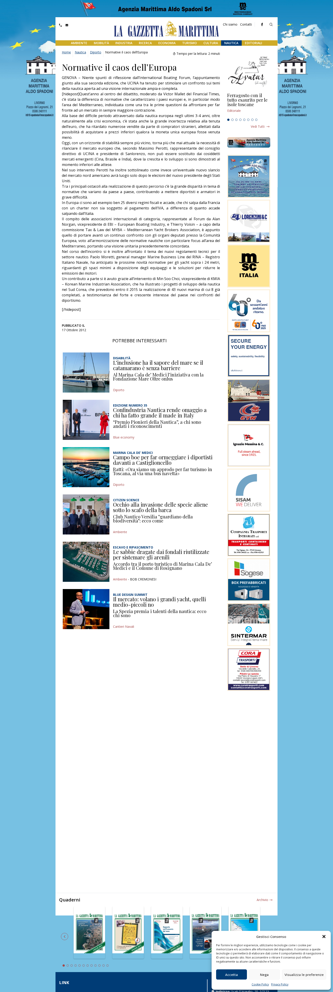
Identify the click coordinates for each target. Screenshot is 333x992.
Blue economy (123, 437)
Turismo (189, 43)
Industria (123, 43)
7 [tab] (252, 120)
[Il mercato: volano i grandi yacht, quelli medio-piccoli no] (86, 609)
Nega (264, 974)
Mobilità (101, 43)
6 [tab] (248, 120)
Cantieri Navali (123, 626)
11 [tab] (103, 965)
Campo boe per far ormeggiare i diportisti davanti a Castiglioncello (162, 459)
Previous (64, 936)
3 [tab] (236, 120)
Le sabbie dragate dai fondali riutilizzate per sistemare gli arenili (161, 554)
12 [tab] (107, 965)
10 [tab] (99, 965)
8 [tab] (256, 120)
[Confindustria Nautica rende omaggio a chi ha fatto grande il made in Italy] (86, 420)
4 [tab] (240, 120)
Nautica (231, 43)
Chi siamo (230, 24)
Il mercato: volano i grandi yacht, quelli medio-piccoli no (159, 601)
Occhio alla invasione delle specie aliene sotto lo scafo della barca (160, 507)
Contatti (246, 24)
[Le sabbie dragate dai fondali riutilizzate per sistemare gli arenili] (86, 562)
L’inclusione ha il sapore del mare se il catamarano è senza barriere (158, 365)
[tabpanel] (248, 105)
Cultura (210, 43)
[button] (324, 936)
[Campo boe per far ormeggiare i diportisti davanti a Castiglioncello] (86, 467)
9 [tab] (95, 965)
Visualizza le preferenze (304, 974)
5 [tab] (244, 120)
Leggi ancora (248, 105)
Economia (167, 43)
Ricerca (145, 43)
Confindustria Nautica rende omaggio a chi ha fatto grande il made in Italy (160, 412)
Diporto (95, 52)
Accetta (231, 974)
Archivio (262, 900)
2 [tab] (232, 120)
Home (66, 52)
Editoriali (253, 43)
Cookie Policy (260, 984)
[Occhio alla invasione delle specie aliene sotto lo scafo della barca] (86, 514)
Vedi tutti (258, 126)
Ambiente (79, 43)
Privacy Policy (279, 984)
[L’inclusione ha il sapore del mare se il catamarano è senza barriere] (86, 372)
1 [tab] (228, 120)
